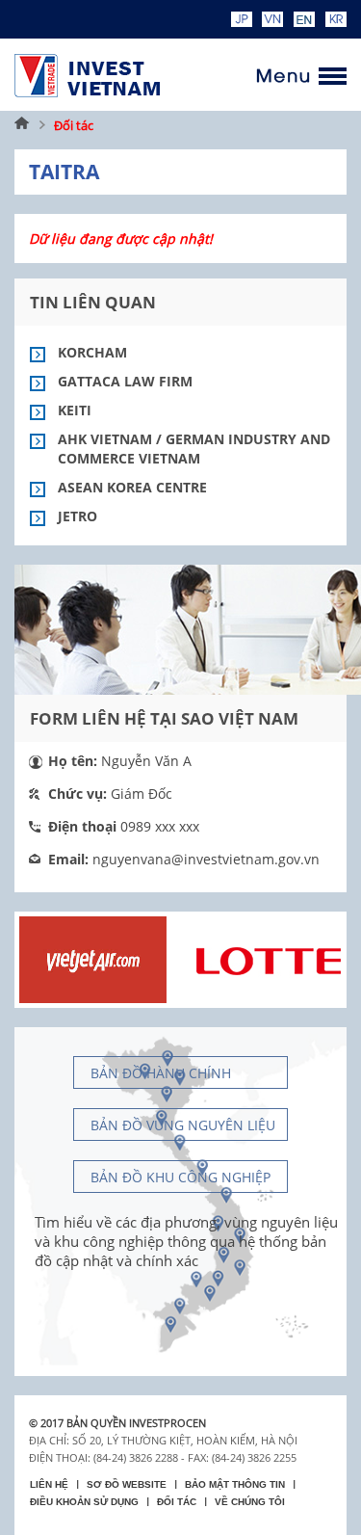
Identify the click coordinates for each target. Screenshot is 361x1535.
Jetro (77, 516)
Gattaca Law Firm (125, 381)
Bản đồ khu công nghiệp (180, 1177)
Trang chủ (22, 125)
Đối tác (73, 125)
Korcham (92, 352)
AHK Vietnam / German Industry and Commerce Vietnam (194, 448)
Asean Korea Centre (132, 487)
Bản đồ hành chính (160, 1073)
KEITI (74, 410)
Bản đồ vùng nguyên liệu (182, 1125)
